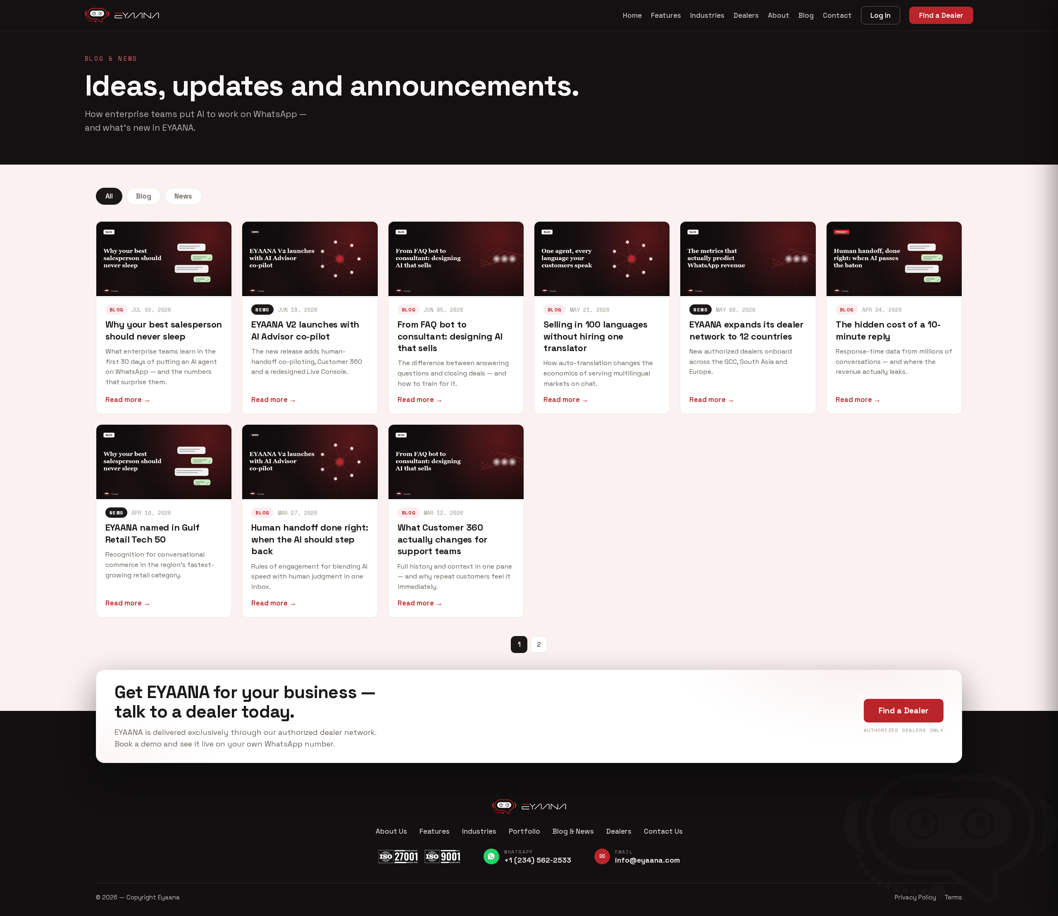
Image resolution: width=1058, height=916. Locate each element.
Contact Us (663, 831)
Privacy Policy (915, 897)
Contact (837, 15)
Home (632, 15)
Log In (880, 15)
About (778, 15)
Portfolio (524, 831)
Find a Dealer (941, 15)
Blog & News (573, 831)
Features (666, 15)
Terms (953, 897)
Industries (707, 15)
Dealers (746, 15)
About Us (391, 831)
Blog (806, 15)
